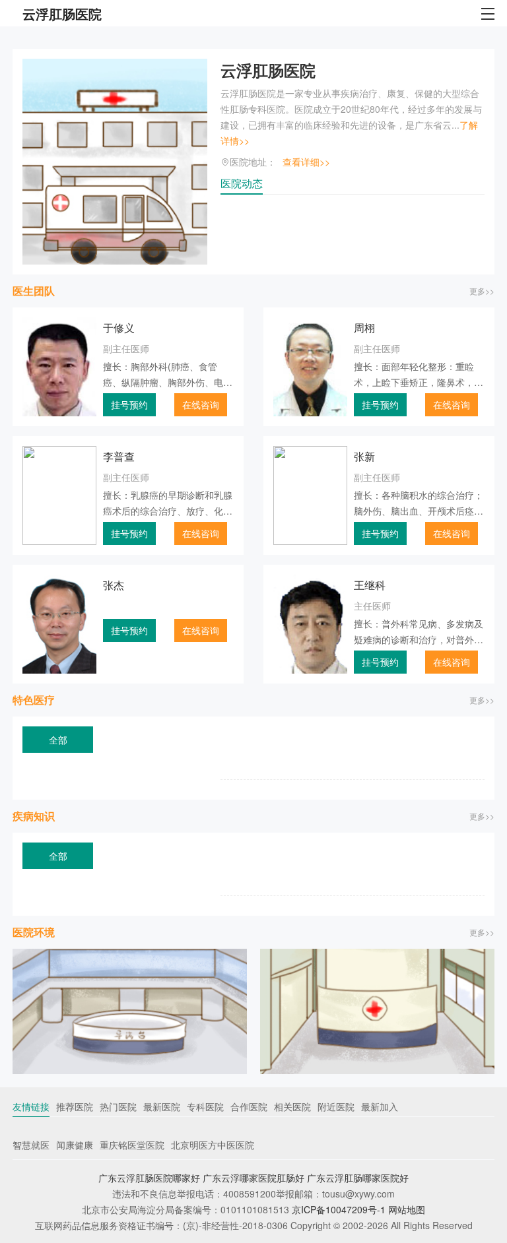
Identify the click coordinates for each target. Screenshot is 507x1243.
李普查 (119, 456)
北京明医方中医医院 (212, 1144)
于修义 (119, 327)
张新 (364, 456)
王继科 (370, 584)
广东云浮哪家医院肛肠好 (253, 1177)
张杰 (113, 584)
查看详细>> (306, 161)
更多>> (481, 290)
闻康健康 (74, 1144)
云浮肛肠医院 (268, 70)
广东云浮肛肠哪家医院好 (358, 1177)
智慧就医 (31, 1144)
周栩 (364, 327)
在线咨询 (200, 404)
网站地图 (406, 1209)
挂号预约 (129, 404)
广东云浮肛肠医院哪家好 (149, 1177)
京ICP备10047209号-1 (339, 1209)
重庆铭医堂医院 (132, 1144)
